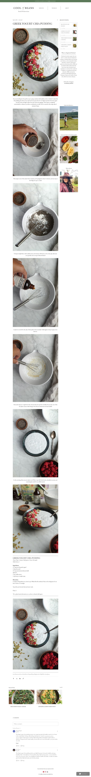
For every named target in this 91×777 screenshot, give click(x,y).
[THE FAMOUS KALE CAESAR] (21, 697)
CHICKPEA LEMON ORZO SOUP (47, 706)
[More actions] (57, 20)
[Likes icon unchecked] (17, 746)
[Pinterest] (43, 771)
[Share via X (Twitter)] (16, 678)
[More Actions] (57, 731)
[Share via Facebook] (13, 678)
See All (61, 687)
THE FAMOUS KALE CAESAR (18, 706)
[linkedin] (47, 771)
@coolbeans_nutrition (68, 83)
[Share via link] (23, 678)
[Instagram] (45, 771)
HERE (49, 1)
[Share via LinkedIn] (20, 678)
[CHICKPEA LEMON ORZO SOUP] (49, 697)
